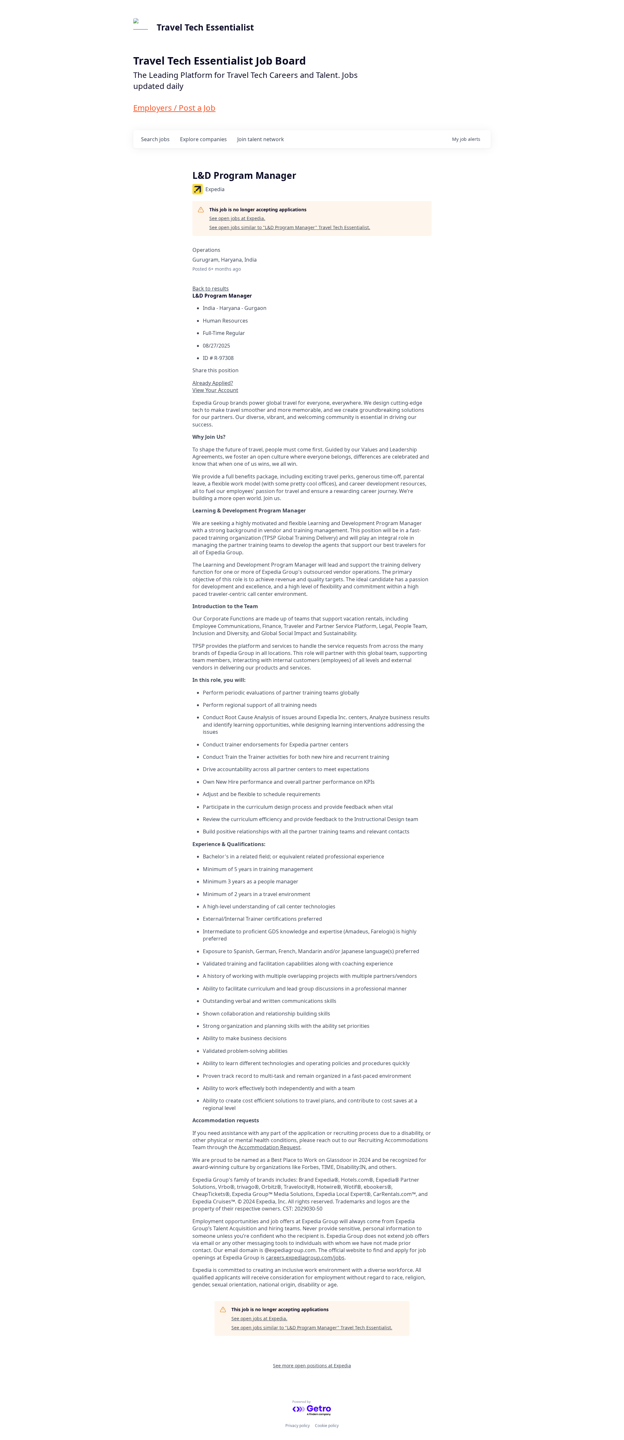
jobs (155, 139)
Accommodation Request (269, 1147)
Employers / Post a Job (174, 107)
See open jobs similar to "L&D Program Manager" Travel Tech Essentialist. (289, 227)
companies (203, 139)
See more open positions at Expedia (312, 1365)
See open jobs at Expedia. (237, 218)
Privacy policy (297, 1425)
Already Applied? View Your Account (215, 386)
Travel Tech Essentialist (205, 27)
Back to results (210, 288)
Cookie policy (327, 1425)
